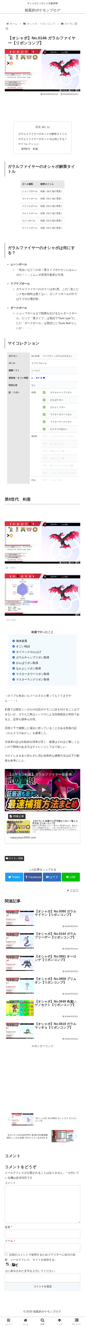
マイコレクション (28, 144)
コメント (10, 1182)
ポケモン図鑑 (15, 858)
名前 (8, 1227)
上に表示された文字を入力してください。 (31, 1270)
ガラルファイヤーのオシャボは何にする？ (42, 139)
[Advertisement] (42, 108)
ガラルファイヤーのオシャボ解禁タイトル (42, 134)
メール (10, 1240)
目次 (38, 126)
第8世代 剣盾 (29, 149)
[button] (76, 714)
